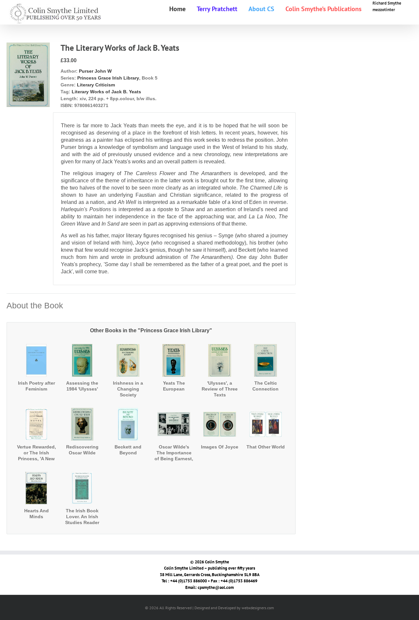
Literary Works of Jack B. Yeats (106, 91)
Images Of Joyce (219, 446)
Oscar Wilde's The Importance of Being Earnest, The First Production (174, 458)
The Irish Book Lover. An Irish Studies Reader (82, 516)
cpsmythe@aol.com (216, 587)
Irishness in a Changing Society (128, 388)
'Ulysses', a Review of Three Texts (220, 388)
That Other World (265, 446)
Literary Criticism (96, 84)
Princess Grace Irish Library (108, 78)
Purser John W (95, 71)
